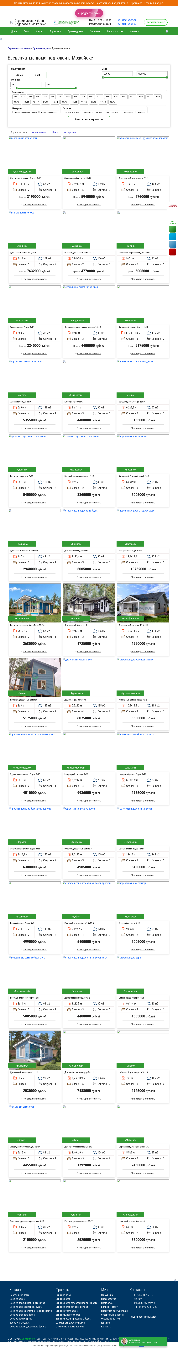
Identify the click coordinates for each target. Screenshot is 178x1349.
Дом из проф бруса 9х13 (75, 625)
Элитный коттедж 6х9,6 (20, 401)
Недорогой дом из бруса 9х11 (132, 774)
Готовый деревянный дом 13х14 (79, 252)
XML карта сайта (27, 1338)
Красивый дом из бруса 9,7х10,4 (79, 923)
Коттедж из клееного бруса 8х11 (25, 997)
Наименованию (38, 132)
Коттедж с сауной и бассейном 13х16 (27, 625)
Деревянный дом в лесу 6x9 (23, 252)
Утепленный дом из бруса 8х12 (133, 699)
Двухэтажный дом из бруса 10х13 (25, 178)
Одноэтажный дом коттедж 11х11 (134, 178)
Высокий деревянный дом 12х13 (79, 476)
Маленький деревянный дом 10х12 (134, 252)
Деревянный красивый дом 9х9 (24, 550)
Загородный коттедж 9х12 (76, 774)
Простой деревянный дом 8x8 (23, 699)
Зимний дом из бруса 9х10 (22, 327)
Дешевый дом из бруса (75, 699)
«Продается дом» (89, 13)
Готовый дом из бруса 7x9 (22, 923)
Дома (19, 74)
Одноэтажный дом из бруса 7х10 (25, 774)
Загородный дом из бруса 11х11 (133, 327)
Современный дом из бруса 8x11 (25, 848)
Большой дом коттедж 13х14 (132, 401)
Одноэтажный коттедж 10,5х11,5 (133, 625)
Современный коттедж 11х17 (77, 178)
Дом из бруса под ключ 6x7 (76, 550)
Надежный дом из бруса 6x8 (132, 1221)
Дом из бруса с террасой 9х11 (132, 997)
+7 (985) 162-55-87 (127, 20)
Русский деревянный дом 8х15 (78, 848)
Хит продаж (70, 132)
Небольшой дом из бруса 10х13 (133, 1072)
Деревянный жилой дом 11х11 (24, 1072)
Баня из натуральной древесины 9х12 (27, 1221)
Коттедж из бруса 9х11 (75, 401)
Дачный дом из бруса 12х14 (131, 848)
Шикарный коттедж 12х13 (130, 550)
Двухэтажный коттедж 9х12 (77, 997)
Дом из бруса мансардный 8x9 (78, 1146)
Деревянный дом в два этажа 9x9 (134, 1146)
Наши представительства (143, 1316)
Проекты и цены (41, 48)
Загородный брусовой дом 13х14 (25, 1146)
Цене (55, 132)
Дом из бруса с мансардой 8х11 (79, 1072)
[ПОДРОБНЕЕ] (35, 156)
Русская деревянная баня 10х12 (78, 1221)
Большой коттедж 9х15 (129, 923)
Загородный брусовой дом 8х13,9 (134, 476)
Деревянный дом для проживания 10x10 (82, 327)
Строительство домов (19, 48)
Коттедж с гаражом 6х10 (21, 476)
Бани (38, 74)
